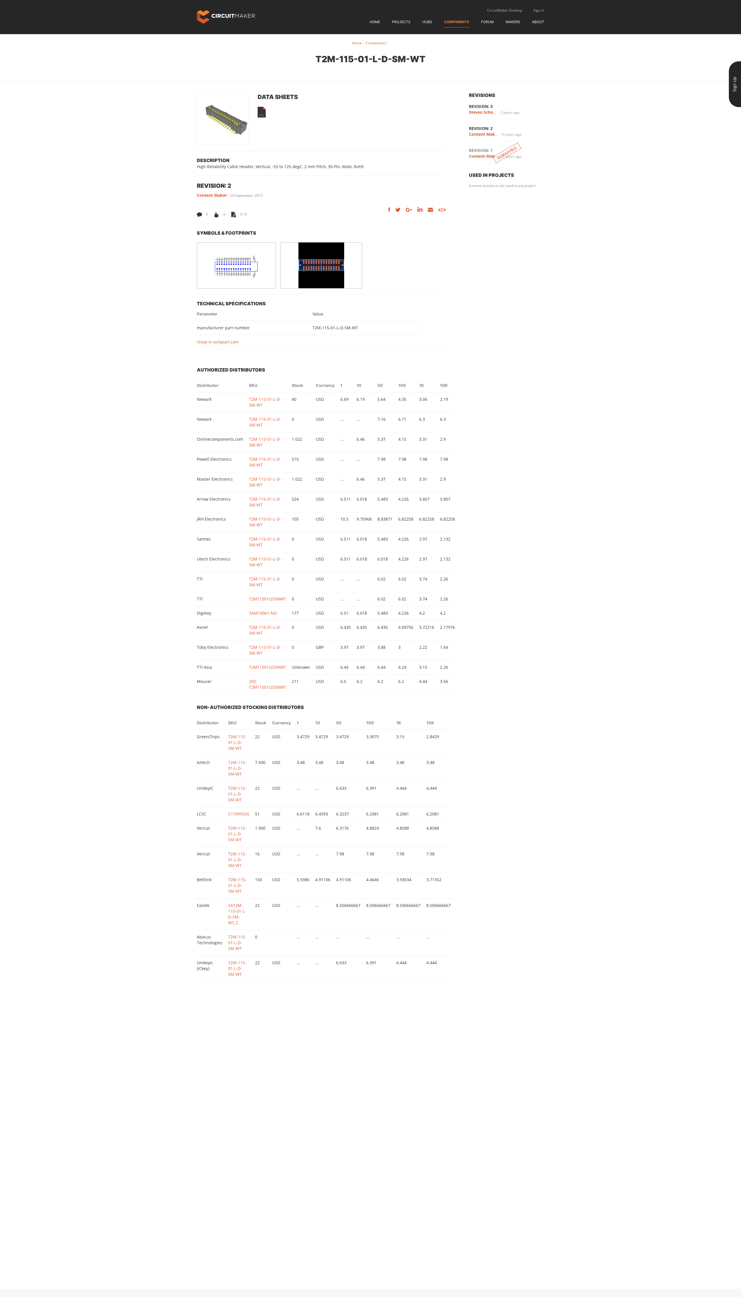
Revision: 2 (481, 128)
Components (456, 21)
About (538, 21)
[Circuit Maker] (226, 16)
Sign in (538, 10)
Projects (401, 21)
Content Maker (212, 195)
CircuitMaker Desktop (504, 10)
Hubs (427, 21)
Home (375, 21)
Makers (513, 21)
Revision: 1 (481, 150)
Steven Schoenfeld (487, 112)
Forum (487, 21)
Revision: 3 (481, 106)
